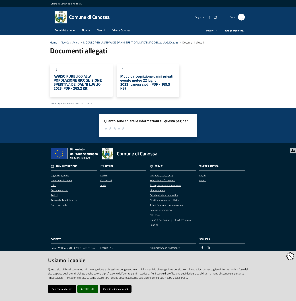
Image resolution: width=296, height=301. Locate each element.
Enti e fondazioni (59, 190)
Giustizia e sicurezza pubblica (164, 200)
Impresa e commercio (161, 210)
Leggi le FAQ (106, 248)
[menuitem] (64, 30)
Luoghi (202, 175)
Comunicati (106, 180)
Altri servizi (155, 215)
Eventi (202, 180)
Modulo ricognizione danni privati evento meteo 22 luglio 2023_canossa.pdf (146, 82)
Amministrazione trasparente (165, 248)
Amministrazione (66, 166)
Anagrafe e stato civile (161, 175)
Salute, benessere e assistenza (165, 185)
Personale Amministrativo (64, 200)
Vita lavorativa (157, 190)
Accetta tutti (88, 289)
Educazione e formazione (162, 180)
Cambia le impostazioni (115, 289)
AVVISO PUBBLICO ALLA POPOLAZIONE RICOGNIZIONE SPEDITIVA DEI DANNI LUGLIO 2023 (78, 82)
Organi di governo (60, 175)
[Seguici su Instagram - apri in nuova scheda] (214, 17)
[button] (241, 17)
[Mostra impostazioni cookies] (293, 150)
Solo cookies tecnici (62, 289)
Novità (65, 42)
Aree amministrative (61, 180)
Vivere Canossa (209, 166)
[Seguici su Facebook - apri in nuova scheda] (208, 17)
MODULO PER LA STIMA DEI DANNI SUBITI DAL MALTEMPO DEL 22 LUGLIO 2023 (131, 42)
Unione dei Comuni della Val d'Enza (66, 3)
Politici (54, 195)
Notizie (103, 175)
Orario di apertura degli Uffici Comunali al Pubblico (170, 222)
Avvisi (75, 42)
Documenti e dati (59, 205)
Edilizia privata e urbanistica (164, 195)
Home (53, 42)
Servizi (159, 166)
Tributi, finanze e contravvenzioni (166, 205)
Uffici (53, 185)
